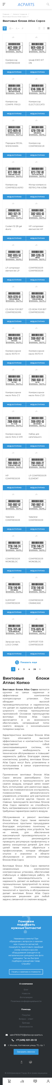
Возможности (26, 1026)
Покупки (26, 1015)
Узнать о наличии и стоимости (26, 972)
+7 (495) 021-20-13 (26, 1040)
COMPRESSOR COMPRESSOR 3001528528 (36, 271)
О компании (26, 983)
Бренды (26, 1023)
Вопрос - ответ (26, 1019)
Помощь (26, 1009)
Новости (26, 993)
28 (34, 669)
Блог (26, 989)
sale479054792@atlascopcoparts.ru (26, 1035)
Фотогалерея (26, 997)
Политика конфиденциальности (26, 1001)
